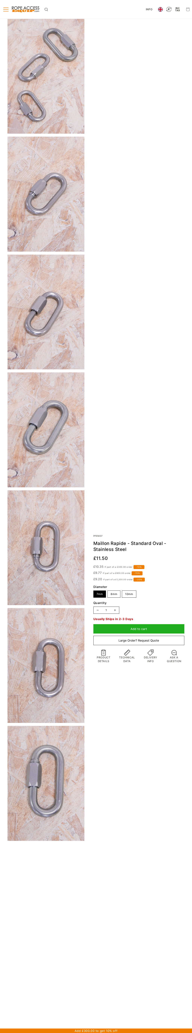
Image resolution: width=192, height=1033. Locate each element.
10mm (129, 594)
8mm (114, 594)
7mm (100, 594)
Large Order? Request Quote (138, 640)
